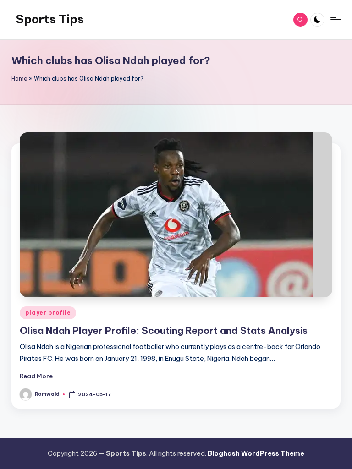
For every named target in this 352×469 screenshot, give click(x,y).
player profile (48, 312)
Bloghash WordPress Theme (256, 453)
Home (19, 78)
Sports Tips (50, 19)
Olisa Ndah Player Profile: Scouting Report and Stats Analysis (164, 330)
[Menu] (335, 19)
